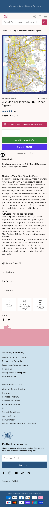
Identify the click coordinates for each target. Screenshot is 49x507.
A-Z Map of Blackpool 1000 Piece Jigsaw (25, 31)
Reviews (6, 393)
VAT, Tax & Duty (9, 416)
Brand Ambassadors (11, 404)
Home (4, 31)
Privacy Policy (8, 420)
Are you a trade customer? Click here (19, 423)
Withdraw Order (9, 376)
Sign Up (23, 465)
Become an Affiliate (11, 401)
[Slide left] (5, 64)
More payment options (24, 153)
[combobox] (21, 22)
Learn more (38, 124)
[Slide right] (44, 64)
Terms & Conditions (11, 412)
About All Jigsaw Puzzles (13, 389)
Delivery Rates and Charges (14, 357)
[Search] (44, 22)
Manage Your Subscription (14, 372)
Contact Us (7, 369)
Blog (4, 408)
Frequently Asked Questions (15, 365)
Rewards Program (10, 397)
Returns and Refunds (12, 361)
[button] (40, 16)
